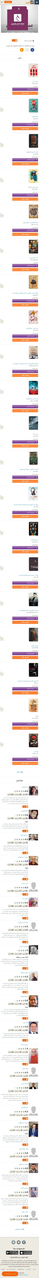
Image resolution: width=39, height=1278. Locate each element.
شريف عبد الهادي (23, 1123)
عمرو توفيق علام (34, 259)
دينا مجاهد (36, 683)
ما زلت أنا (35, 434)
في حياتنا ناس (34, 540)
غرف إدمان (35, 81)
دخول (2, 2)
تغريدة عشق (35, 645)
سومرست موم (24, 946)
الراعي (36, 751)
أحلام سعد (36, 506)
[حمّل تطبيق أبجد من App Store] (26, 1253)
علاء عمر (25, 1022)
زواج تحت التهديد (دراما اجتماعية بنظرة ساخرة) (26, 504)
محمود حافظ (24, 972)
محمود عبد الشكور (23, 857)
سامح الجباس (24, 996)
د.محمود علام (35, 83)
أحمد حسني (24, 883)
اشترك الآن (25, 93)
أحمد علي (36, 577)
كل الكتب (18, 772)
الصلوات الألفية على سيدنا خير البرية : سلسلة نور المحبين (25, 363)
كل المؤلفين (18, 1229)
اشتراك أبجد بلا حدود (11, 1269)
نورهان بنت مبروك (34, 400)
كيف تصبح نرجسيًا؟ (33, 187)
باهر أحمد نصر (35, 718)
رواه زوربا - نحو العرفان (32, 328)
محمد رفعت (24, 1212)
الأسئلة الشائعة (20, 1269)
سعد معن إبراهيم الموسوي (32, 612)
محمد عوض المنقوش (33, 365)
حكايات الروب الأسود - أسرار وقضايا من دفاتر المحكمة (25, 293)
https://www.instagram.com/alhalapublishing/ (22, 50)
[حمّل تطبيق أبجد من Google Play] (12, 1253)
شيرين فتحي (24, 1044)
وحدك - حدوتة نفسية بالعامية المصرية (28, 575)
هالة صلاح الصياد (23, 1149)
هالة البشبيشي (35, 647)
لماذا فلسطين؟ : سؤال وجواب (30, 222)
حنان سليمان (35, 753)
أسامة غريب (24, 1083)
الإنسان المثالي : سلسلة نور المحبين (29, 469)
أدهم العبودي (35, 295)
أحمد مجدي (35, 330)
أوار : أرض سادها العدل (32, 399)
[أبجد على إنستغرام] (13, 1242)
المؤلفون (3, 1269)
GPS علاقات (35, 116)
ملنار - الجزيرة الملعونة (32, 152)
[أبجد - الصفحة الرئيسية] (27, 2)
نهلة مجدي (35, 154)
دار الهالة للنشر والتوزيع (20, 33)
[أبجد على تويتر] (19, 1242)
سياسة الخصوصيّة (24, 1275)
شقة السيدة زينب (33, 258)
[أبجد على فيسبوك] (24, 1242)
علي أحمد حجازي (23, 922)
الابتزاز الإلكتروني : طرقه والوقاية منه (28, 610)
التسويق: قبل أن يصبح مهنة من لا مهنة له (28, 681)
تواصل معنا (28, 1269)
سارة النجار (35, 118)
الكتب (34, 1269)
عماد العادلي (24, 1107)
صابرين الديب (24, 1188)
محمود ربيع (35, 471)
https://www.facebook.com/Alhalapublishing (32, 50)
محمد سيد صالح (34, 224)
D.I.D (36, 716)
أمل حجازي (35, 436)
